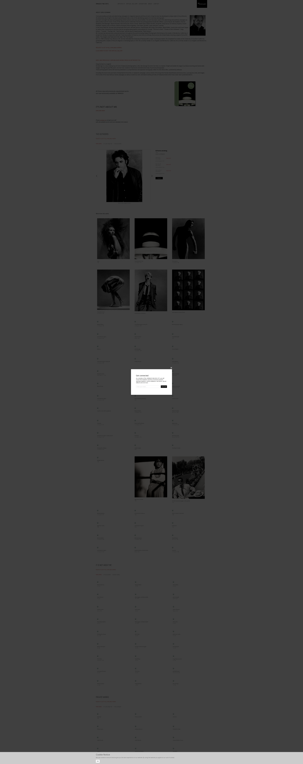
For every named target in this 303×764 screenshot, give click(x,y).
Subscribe (163, 386)
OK (98, 761)
